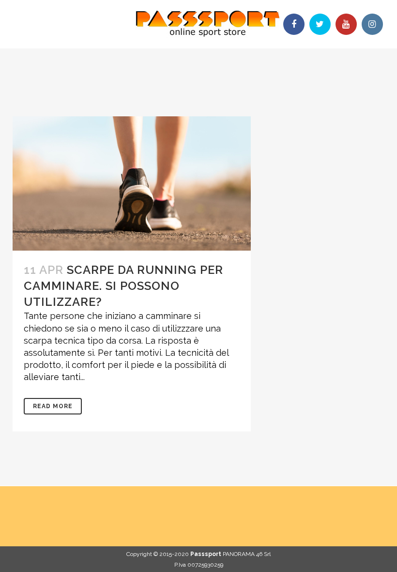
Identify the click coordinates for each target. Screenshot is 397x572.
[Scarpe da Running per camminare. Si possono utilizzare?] (132, 183)
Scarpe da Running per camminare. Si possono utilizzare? (123, 286)
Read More (53, 406)
